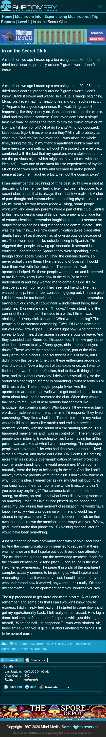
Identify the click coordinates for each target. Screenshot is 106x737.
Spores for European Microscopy (24, 649)
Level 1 (24, 22)
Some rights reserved (80, 727)
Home (7, 16)
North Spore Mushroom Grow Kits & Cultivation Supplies (53, 643)
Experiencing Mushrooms (66, 16)
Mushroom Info (28, 16)
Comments (38, 660)
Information (13, 660)
